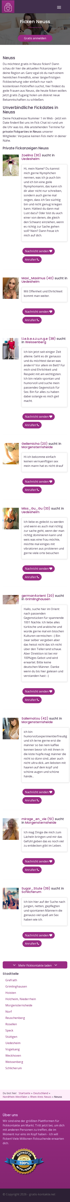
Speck (9, 1030)
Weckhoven (13, 1056)
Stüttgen (11, 1037)
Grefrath (11, 980)
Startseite (24, 1093)
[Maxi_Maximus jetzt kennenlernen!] (11, 288)
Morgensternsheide (18, 1005)
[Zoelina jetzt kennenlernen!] (11, 165)
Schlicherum (13, 1068)
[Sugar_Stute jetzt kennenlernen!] (11, 898)
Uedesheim (12, 1043)
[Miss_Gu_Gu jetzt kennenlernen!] (11, 518)
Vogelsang (12, 1049)
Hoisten (10, 993)
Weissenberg (14, 1062)
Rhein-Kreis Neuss (40, 1096)
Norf (8, 1012)
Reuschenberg (15, 1018)
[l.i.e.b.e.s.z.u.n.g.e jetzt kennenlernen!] (11, 349)
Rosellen (11, 1024)
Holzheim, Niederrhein (20, 999)
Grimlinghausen (16, 986)
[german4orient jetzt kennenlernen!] (11, 599)
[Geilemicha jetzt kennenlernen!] (11, 454)
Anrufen (31, 260)
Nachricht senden (37, 251)
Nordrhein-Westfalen (15, 1096)
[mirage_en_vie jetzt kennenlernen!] (11, 829)
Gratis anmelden (35, 38)
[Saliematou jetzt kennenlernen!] (11, 728)
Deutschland (40, 1093)
